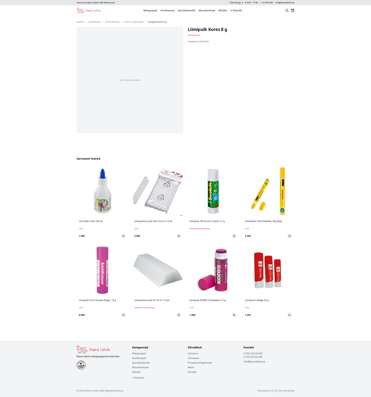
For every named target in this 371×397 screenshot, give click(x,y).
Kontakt (192, 372)
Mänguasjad (150, 10)
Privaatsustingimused (200, 362)
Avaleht (80, 21)
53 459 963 (267, 2)
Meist (191, 367)
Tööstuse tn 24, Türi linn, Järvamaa (275, 390)
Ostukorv (193, 353)
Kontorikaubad (112, 21)
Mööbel (223, 10)
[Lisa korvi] (123, 236)
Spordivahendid (186, 10)
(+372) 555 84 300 (252, 357)
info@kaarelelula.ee (284, 2)
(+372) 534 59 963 (252, 353)
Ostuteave (193, 358)
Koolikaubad (167, 10)
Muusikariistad (207, 10)
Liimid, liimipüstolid (133, 21)
